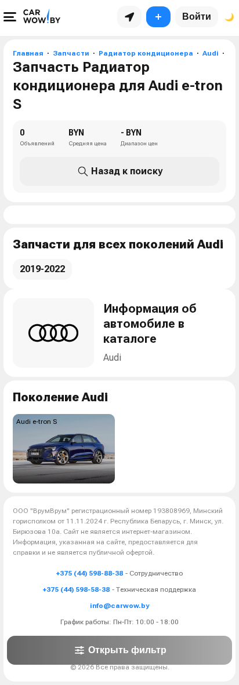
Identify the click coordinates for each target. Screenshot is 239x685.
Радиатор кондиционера (146, 53)
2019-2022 (42, 268)
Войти (196, 16)
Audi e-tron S (36, 421)
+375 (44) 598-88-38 (89, 573)
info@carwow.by (119, 606)
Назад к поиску (126, 171)
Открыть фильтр (127, 650)
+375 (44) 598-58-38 (76, 589)
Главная (28, 53)
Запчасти (71, 53)
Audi (210, 53)
